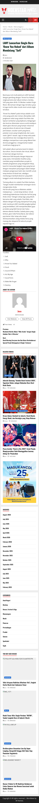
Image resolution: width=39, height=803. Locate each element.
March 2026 (6, 537)
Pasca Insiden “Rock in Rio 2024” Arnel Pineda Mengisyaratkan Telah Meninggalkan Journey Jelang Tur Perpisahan (19, 451)
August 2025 (7, 569)
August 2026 (7, 515)
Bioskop (5, 605)
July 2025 (6, 574)
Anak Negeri (6, 600)
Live (35, 20)
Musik (4, 618)
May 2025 (6, 583)
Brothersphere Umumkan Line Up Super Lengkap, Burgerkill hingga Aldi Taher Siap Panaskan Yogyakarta (17, 750)
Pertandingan (7, 627)
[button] (3, 20)
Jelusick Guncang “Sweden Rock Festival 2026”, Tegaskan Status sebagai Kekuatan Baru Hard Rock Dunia (19, 383)
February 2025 (7, 587)
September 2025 (8, 564)
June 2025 (6, 578)
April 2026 (6, 533)
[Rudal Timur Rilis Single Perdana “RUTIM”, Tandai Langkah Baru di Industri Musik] (19, 702)
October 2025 (7, 560)
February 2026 (7, 542)
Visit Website (12, 319)
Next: (19, 340)
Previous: (19, 331)
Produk (5, 632)
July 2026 (6, 519)
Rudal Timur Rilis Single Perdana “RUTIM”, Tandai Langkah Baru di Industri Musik (18, 716)
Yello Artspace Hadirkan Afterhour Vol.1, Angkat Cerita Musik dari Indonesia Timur (19, 683)
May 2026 (6, 528)
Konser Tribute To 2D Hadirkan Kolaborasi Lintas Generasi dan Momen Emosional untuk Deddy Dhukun (18, 786)
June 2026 (6, 524)
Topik (4, 646)
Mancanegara (7, 38)
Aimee (6, 421)
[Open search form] (25, 20)
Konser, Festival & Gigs (11, 411)
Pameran (5, 623)
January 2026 (7, 546)
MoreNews (30, 798)
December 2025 (8, 551)
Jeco (6, 55)
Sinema (5, 636)
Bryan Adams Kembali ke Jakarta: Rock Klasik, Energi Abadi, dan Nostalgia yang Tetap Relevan (19, 417)
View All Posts (27, 319)
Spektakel (6, 641)
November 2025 (8, 555)
